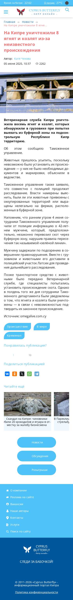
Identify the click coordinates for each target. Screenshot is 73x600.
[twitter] (32, 570)
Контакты (16, 517)
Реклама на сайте (22, 497)
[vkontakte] (50, 570)
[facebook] (14, 570)
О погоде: (49, 2)
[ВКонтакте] (7, 374)
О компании (18, 490)
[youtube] (59, 570)
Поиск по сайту (20, 531)
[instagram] (23, 570)
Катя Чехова (22, 58)
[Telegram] (36, 374)
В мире (42, 326)
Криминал (14, 335)
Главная (9, 22)
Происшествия (17, 326)
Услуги (14, 524)
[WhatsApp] (29, 374)
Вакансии (16, 504)
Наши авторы (19, 511)
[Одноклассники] (14, 374)
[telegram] (41, 570)
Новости (27, 22)
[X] (22, 374)
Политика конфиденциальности (36, 592)
